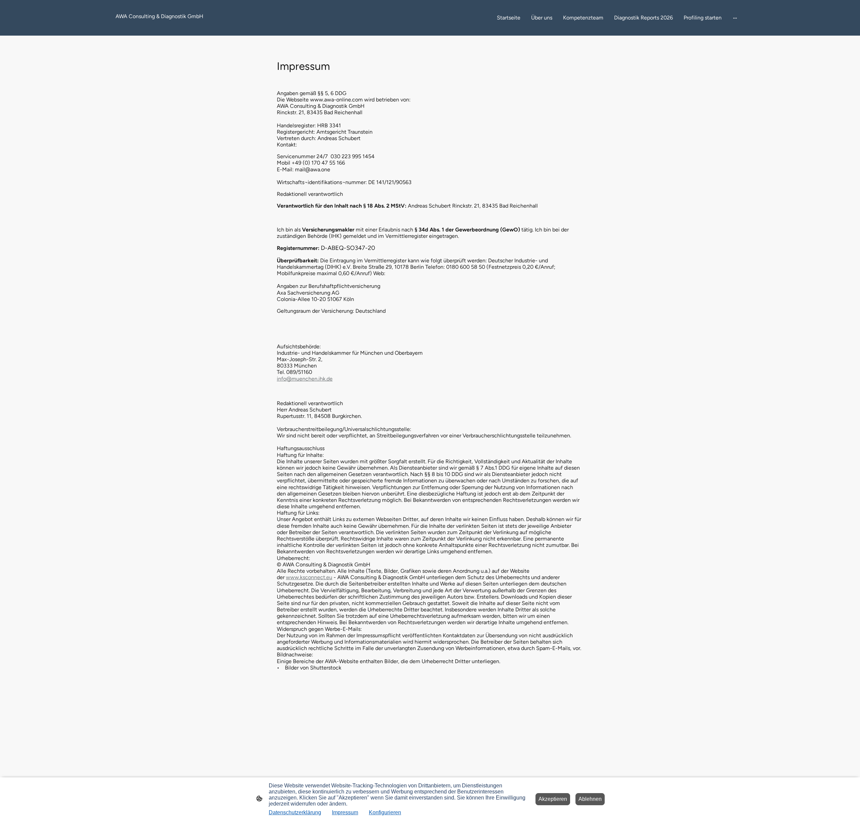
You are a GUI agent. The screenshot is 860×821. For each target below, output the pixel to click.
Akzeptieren (553, 799)
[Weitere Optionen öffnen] (735, 17)
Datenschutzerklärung (295, 812)
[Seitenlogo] (166, 27)
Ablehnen (590, 799)
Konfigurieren (385, 812)
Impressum (345, 812)
